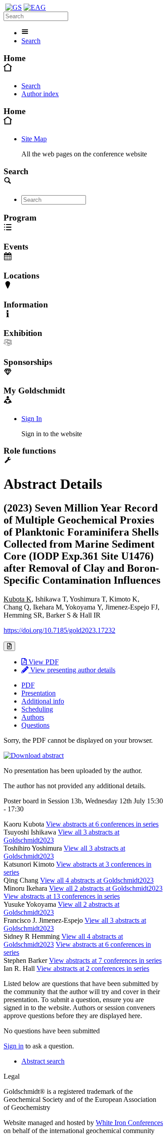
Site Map (34, 139)
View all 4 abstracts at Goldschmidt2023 (97, 880)
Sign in (14, 1046)
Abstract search (43, 1061)
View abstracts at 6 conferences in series (102, 824)
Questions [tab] (35, 725)
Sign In (31, 418)
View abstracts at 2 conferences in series (93, 968)
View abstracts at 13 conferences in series (62, 896)
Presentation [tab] (38, 693)
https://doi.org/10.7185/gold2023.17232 (59, 630)
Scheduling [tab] (37, 709)
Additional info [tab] (42, 701)
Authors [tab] (32, 717)
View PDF (43, 662)
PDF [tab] (28, 685)
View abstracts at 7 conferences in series (105, 960)
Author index (40, 94)
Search (31, 41)
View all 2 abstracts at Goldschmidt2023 (106, 888)
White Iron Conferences (129, 1122)
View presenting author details (72, 670)
